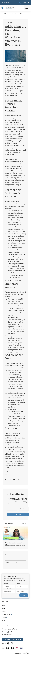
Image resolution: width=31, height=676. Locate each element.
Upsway (27, 652)
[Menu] (27, 7)
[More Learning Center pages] (11, 614)
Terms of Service (17, 653)
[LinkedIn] (12, 643)
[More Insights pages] (6, 617)
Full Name (6, 583)
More (22, 14)
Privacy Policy (26, 653)
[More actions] (25, 23)
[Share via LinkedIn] (14, 479)
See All (24, 523)
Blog (6, 474)
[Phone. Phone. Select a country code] (18, 592)
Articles (14, 14)
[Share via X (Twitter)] (10, 479)
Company (18, 583)
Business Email (7, 589)
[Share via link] (18, 479)
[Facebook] (8, 643)
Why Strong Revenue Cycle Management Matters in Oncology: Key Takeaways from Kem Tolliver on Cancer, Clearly (15, 544)
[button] (29, 2)
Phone (17, 589)
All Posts (6, 14)
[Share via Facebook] (5, 479)
